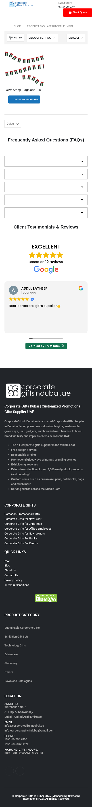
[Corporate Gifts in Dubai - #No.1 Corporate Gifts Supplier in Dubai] (21, 4)
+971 (15, 739)
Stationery (10, 663)
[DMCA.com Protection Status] (46, 597)
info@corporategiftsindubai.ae (24, 725)
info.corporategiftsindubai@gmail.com (29, 730)
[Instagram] (19, 771)
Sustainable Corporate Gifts (22, 627)
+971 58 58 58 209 (16, 744)
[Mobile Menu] (3, 4)
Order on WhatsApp (26, 99)
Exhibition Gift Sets (16, 636)
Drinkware (11, 654)
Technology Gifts (15, 645)
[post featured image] (24, 68)
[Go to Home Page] (6, 26)
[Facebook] (9, 771)
